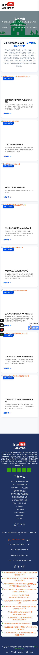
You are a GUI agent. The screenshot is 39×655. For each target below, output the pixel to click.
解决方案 (25, 27)
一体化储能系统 (19, 512)
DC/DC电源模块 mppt (19, 485)
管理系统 (19, 518)
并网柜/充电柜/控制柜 (19, 503)
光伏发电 (33, 27)
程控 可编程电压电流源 (19, 500)
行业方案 (17, 27)
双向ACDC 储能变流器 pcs (19, 482)
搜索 (27, 652)
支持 (7, 652)
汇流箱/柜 (19, 506)
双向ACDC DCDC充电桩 (19, 488)
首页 (11, 27)
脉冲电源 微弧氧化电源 (19, 497)
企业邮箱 (20, 652)
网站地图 (13, 652)
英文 (31, 652)
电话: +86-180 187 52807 (16, 540)
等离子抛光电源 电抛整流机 (19, 494)
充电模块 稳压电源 (20, 491)
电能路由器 (19, 515)
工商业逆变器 (19, 509)
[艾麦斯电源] (7, 5)
